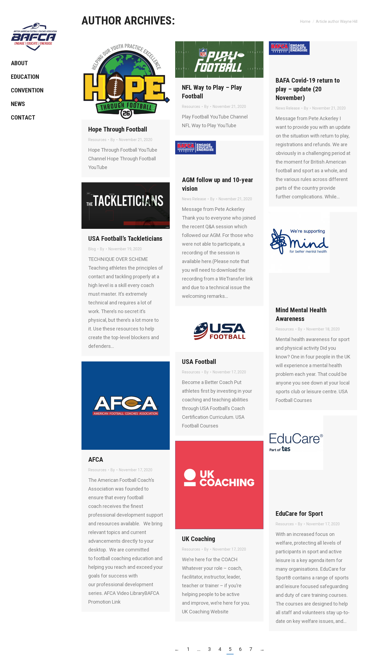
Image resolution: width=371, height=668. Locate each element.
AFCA (95, 459)
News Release (288, 108)
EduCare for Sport (299, 513)
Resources (97, 140)
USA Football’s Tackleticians (125, 238)
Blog (92, 249)
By (113, 140)
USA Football (199, 362)
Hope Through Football (117, 129)
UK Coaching (198, 539)
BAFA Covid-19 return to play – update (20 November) (308, 89)
